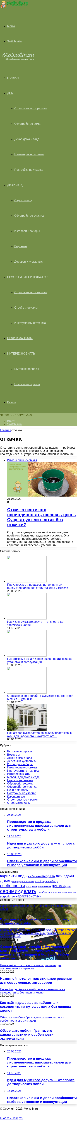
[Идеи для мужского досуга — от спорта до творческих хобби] (27, 618)
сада (68, 886)
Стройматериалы (26, 307)
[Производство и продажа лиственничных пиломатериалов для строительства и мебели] (27, 581)
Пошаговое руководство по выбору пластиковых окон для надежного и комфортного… (39, 734)
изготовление (28, 882)
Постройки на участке (28, 169)
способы (41, 892)
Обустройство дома (27, 123)
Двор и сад (15, 185)
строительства (53, 892)
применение (44, 886)
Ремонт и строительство (27, 276)
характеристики (28, 896)
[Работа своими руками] (14, 7)
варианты (8, 876)
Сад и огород (23, 200)
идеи (19, 882)
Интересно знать (21, 353)
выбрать (48, 876)
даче (60, 876)
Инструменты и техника (30, 322)
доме (13, 881)
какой (38, 881)
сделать (27, 891)
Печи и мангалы (20, 338)
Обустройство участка (29, 215)
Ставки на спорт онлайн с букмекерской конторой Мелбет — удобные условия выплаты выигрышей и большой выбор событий (34, 952)
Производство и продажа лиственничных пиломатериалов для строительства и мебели (37, 586)
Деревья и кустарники (29, 261)
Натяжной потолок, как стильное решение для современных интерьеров (36, 980)
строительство (69, 892)
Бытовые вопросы (26, 368)
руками (58, 886)
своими (9, 891)
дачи (70, 876)
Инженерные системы (29, 154)
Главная (5, 430)
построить (31, 886)
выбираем (34, 876)
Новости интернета (27, 384)
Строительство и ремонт (30, 108)
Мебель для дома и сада (23, 777)
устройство (7, 896)
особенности (12, 885)
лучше (46, 881)
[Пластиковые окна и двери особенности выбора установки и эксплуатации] (27, 655)
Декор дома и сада (26, 139)
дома (5, 880)
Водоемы (20, 246)
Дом (10, 93)
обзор (54, 881)
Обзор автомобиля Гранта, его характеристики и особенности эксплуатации (27, 1034)
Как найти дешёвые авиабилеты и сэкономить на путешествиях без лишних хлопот (35, 1006)
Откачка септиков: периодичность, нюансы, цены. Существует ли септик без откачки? (41, 517)
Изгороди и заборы (27, 231)
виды (22, 876)
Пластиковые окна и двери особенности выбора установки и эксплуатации (39, 660)
